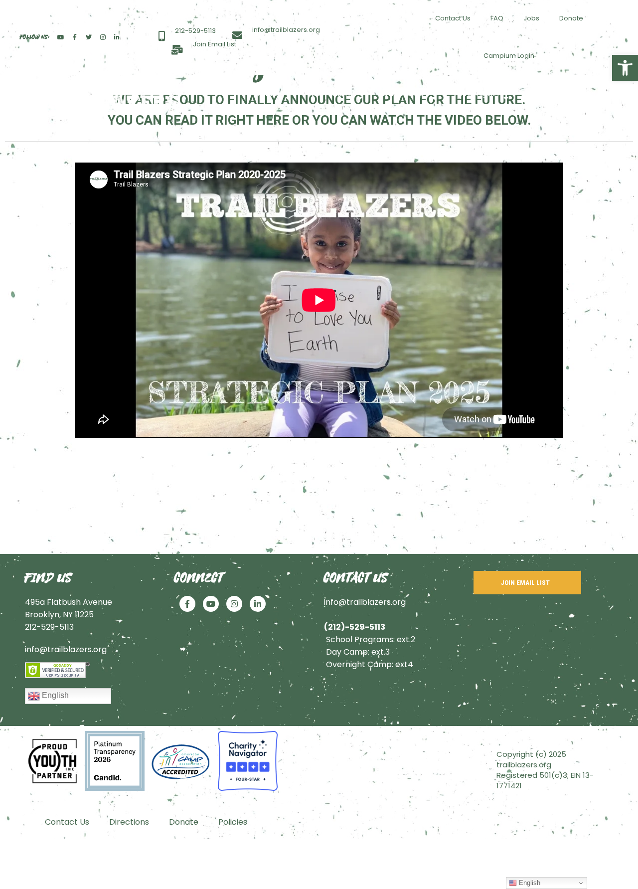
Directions (129, 822)
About (266, 93)
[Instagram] (103, 37)
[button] (625, 68)
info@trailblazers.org (66, 649)
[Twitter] (89, 37)
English (54, 695)
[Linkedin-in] (117, 37)
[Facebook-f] (75, 37)
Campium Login (508, 55)
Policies (232, 822)
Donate (571, 18)
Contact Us (453, 18)
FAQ (496, 18)
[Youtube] (61, 37)
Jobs (531, 18)
